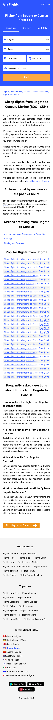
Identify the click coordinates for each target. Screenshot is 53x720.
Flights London (29, 593)
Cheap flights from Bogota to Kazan (21, 304)
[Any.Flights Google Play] (17, 686)
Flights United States (28, 562)
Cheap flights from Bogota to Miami (21, 291)
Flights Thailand (10, 571)
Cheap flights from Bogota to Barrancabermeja (26, 356)
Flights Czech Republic (31, 575)
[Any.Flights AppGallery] (26, 691)
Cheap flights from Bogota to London (22, 328)
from (44, 259)
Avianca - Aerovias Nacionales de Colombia (24, 234)
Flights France (9, 575)
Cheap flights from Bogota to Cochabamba (24, 295)
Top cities (25, 586)
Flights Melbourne (29, 610)
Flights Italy (8, 562)
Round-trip (11, 28)
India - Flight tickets (16, 663)
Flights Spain (40, 558)
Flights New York (11, 593)
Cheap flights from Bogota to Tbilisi (21, 377)
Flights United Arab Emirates (16, 566)
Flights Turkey (28, 571)
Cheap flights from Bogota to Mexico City (24, 372)
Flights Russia (40, 566)
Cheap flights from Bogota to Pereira (21, 320)
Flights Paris (9, 597)
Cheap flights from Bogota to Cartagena (23, 263)
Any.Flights (11, 4)
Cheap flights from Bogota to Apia (20, 283)
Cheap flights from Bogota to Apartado (22, 312)
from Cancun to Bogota (37, 181)
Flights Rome (24, 597)
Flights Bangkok (30, 602)
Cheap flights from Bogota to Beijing (21, 336)
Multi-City (42, 28)
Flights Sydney (10, 610)
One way (26, 28)
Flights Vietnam (10, 553)
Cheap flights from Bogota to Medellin (22, 259)
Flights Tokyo (9, 615)
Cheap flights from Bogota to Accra (21, 287)
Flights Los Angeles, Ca (35, 619)
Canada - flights (13, 636)
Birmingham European (14, 243)
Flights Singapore (27, 615)
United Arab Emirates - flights (20, 675)
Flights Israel (9, 558)
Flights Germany (29, 553)
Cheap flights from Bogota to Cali (20, 368)
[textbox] (26, 39)
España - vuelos (13, 652)
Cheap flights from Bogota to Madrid (21, 279)
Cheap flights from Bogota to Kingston (22, 316)
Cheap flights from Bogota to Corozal (22, 340)
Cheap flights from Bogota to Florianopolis (24, 271)
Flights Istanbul (26, 606)
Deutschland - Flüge (16, 640)
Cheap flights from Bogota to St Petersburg (25, 352)
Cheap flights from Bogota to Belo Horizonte (25, 300)
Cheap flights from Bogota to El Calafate (23, 360)
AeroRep (8, 238)
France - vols (12, 660)
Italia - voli (11, 667)
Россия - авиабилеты (17, 671)
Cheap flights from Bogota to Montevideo (24, 348)
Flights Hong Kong (11, 619)
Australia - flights (14, 656)
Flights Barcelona (11, 602)
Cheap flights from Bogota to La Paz (21, 267)
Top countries (25, 546)
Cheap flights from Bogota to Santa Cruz (23, 344)
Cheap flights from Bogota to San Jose (22, 324)
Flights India (24, 558)
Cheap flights (12, 644)
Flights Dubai (9, 606)
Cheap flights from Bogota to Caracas (22, 364)
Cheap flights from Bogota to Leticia (21, 332)
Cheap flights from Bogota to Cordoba (22, 308)
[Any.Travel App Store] (35, 686)
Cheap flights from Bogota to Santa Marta (24, 275)
